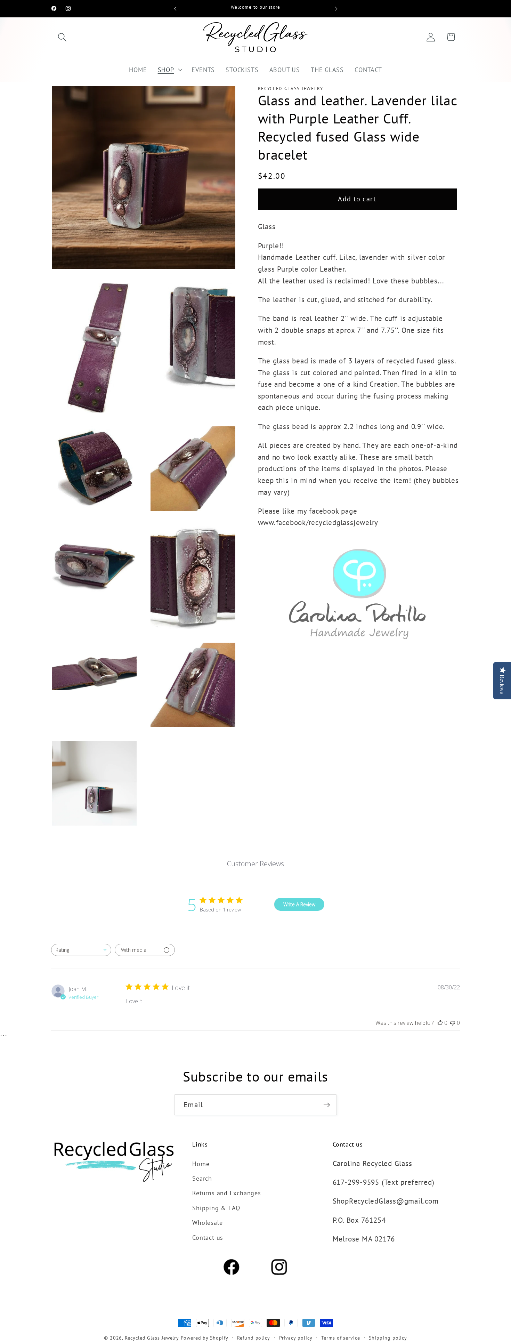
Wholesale (207, 1222)
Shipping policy (388, 1337)
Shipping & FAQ (216, 1208)
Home (200, 1163)
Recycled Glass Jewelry (152, 1337)
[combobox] (81, 950)
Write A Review (299, 904)
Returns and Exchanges (226, 1193)
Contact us (207, 1237)
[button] (62, 37)
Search (202, 1178)
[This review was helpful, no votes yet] (440, 1023)
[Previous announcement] (175, 8)
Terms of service (340, 1337)
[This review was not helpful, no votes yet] (452, 1023)
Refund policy (253, 1337)
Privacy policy (296, 1337)
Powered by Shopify (204, 1337)
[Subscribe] (326, 1105)
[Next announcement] (336, 8)
